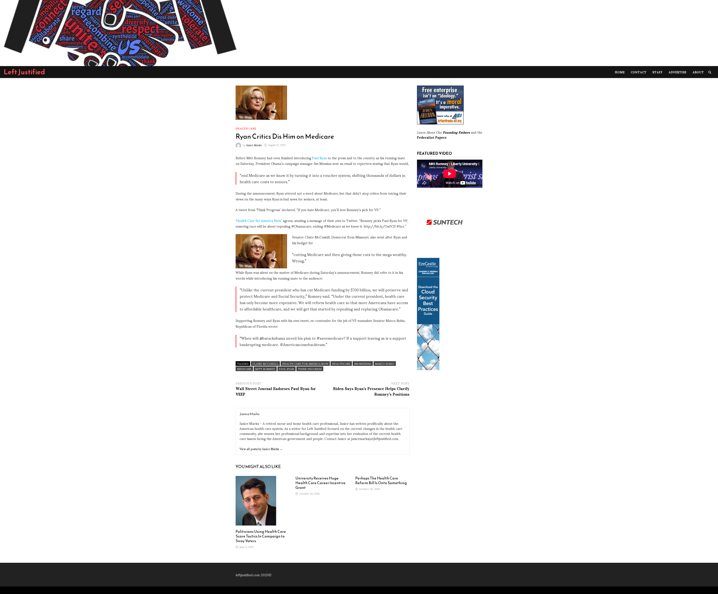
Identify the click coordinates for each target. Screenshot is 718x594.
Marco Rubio (384, 363)
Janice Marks (254, 145)
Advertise (677, 72)
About (698, 72)
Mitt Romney (265, 368)
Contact (638, 72)
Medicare (244, 368)
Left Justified (24, 72)
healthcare (341, 363)
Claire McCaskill (265, 363)
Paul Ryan (319, 158)
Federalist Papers (432, 137)
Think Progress (310, 368)
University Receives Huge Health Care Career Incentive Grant (320, 482)
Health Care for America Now (258, 220)
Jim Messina (362, 363)
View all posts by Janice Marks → (261, 448)
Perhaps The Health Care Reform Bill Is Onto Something (381, 480)
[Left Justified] (119, 32)
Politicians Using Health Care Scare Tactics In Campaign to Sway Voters (261, 536)
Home (620, 72)
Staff (657, 72)
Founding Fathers (456, 132)
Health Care (246, 128)
